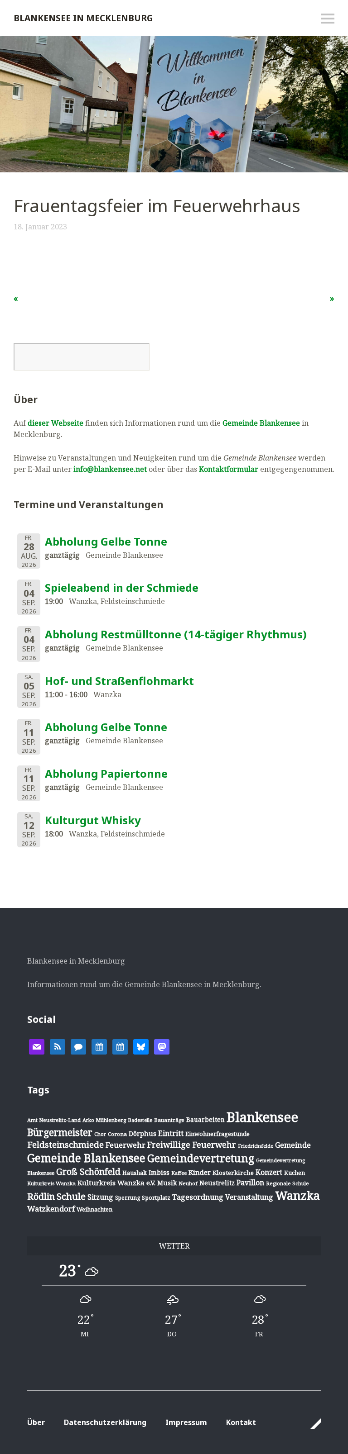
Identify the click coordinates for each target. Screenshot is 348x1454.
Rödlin (41, 1196)
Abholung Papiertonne (106, 773)
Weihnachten (94, 1209)
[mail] (36, 1046)
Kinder (199, 1172)
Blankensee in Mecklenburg (83, 18)
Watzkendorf (51, 1208)
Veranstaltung (249, 1197)
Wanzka (297, 1195)
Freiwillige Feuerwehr (191, 1144)
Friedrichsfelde (255, 1146)
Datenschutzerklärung (105, 1422)
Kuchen (294, 1173)
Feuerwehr (125, 1145)
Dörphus (142, 1133)
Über (36, 1422)
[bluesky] (141, 1046)
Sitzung (100, 1197)
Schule (71, 1196)
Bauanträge (169, 1120)
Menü (327, 19)
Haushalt (134, 1173)
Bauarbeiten (205, 1119)
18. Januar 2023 (40, 227)
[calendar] (99, 1046)
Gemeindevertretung (200, 1158)
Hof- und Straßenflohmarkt (119, 680)
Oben (311, 1423)
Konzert (269, 1172)
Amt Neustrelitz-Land (54, 1120)
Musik (167, 1182)
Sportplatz (156, 1197)
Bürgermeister (59, 1132)
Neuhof (188, 1183)
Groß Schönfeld (88, 1171)
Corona (117, 1134)
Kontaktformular (228, 469)
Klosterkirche (233, 1173)
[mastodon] (161, 1046)
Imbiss (159, 1172)
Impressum (186, 1422)
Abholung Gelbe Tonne (106, 541)
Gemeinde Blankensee (261, 423)
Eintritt (171, 1133)
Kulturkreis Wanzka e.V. (116, 1182)
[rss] (57, 1046)
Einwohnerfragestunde (217, 1134)
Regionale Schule (287, 1183)
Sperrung (127, 1198)
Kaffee (179, 1173)
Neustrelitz (217, 1182)
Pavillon (250, 1183)
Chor (100, 1134)
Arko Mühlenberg (104, 1120)
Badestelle (140, 1120)
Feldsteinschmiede (65, 1144)
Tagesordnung (197, 1197)
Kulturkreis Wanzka (51, 1183)
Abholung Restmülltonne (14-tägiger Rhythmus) (176, 634)
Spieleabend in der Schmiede (121, 587)
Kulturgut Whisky (93, 820)
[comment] (78, 1046)
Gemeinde (293, 1145)
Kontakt (241, 1422)
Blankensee (262, 1117)
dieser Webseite (55, 423)
